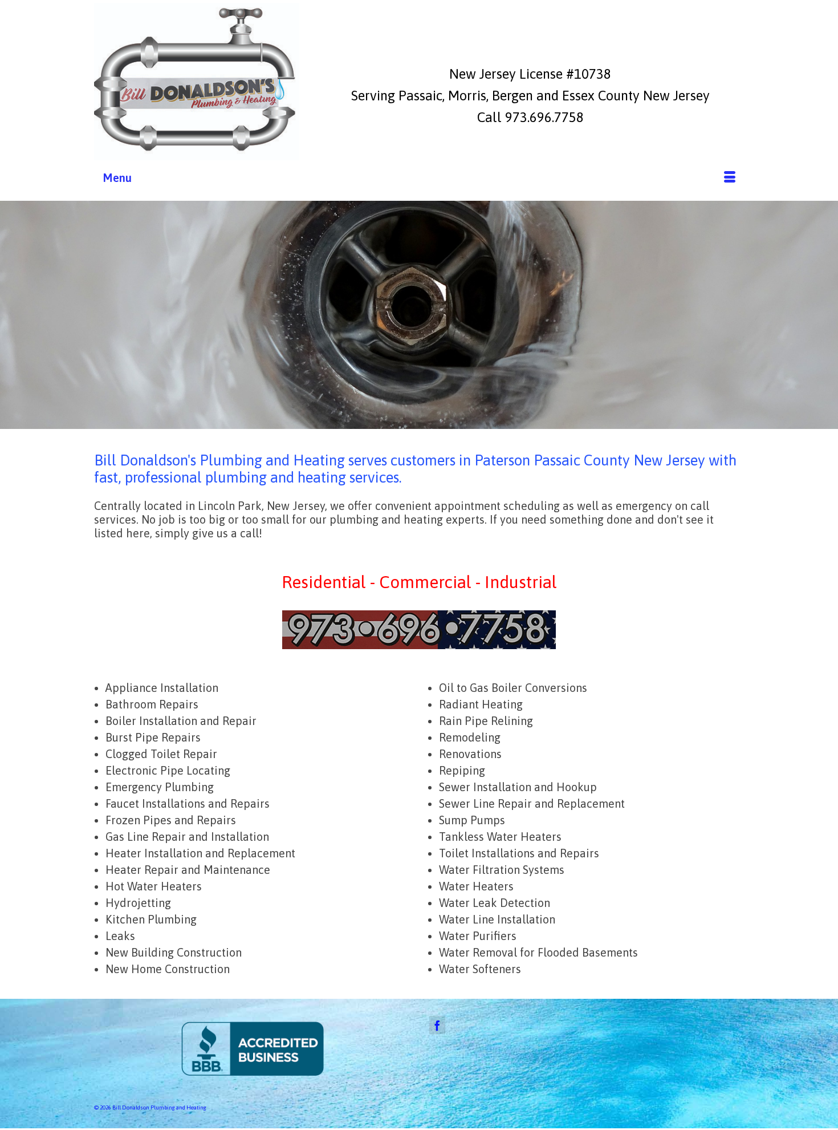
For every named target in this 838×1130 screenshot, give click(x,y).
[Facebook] (437, 1025)
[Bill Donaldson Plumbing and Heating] (196, 81)
